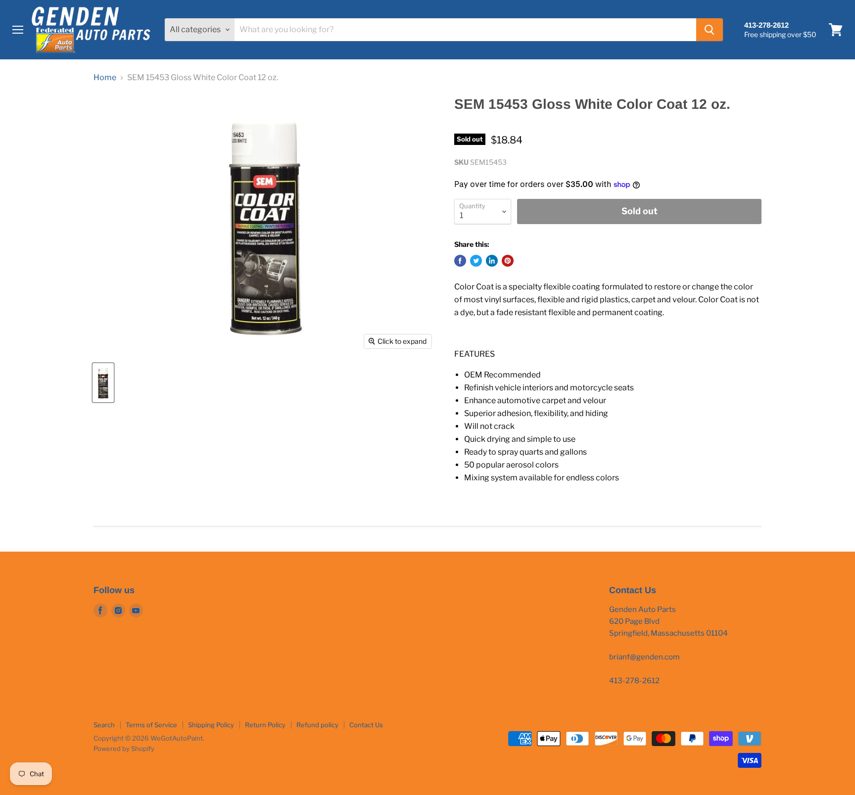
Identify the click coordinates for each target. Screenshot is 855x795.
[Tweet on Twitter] (476, 261)
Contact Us (366, 725)
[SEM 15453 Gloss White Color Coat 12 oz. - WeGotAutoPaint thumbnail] (103, 382)
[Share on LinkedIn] (492, 261)
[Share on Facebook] (460, 261)
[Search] (709, 29)
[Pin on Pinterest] (508, 261)
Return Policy (265, 725)
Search (104, 725)
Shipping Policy (211, 725)
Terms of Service (151, 725)
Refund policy (317, 725)
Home (105, 77)
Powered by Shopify (124, 748)
